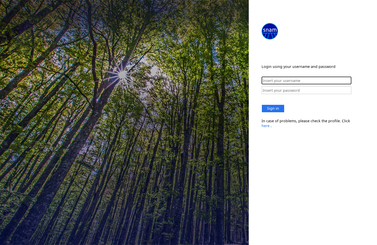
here (266, 125)
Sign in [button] (273, 108)
